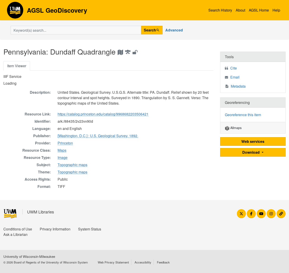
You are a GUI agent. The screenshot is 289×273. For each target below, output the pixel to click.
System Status (89, 229)
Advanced (174, 30)
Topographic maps (72, 164)
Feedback (163, 262)
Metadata (238, 86)
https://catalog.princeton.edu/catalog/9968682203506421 (103, 114)
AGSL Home (259, 10)
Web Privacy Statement (113, 262)
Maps (62, 150)
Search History (220, 10)
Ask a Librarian (15, 234)
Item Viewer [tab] (16, 65)
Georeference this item (243, 114)
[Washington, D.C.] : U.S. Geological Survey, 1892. (98, 135)
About (240, 10)
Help (276, 10)
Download (251, 152)
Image (63, 157)
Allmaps (235, 127)
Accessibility (143, 262)
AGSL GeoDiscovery (15, 12)
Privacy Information (55, 229)
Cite (233, 68)
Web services (252, 141)
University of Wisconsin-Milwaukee (29, 256)
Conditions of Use (17, 229)
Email (235, 77)
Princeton (65, 143)
